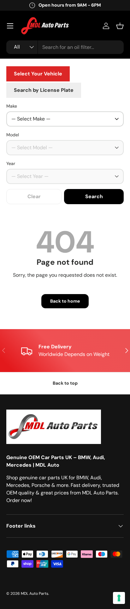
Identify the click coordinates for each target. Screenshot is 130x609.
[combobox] (65, 47)
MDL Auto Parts (34, 593)
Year (10, 163)
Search (94, 196)
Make (11, 106)
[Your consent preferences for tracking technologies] (119, 598)
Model (12, 135)
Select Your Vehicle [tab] (38, 73)
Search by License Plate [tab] (44, 90)
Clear (34, 196)
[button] (120, 26)
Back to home (65, 301)
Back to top (65, 383)
